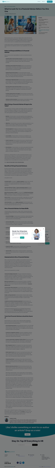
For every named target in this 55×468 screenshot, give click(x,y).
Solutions (39, 1)
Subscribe (22, 237)
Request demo (49, 1)
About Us (43, 1)
